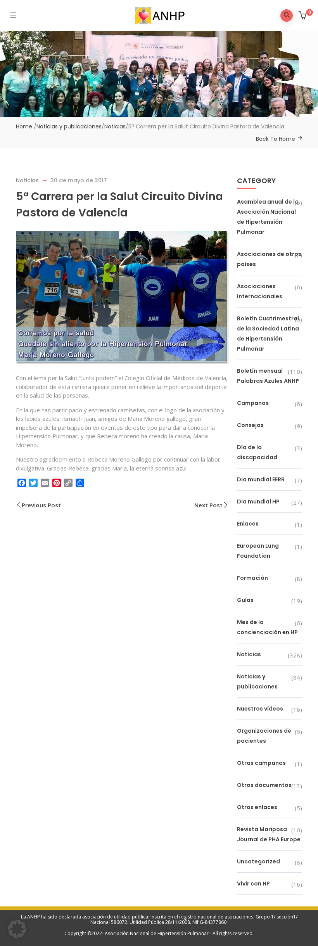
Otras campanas (261, 763)
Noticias (115, 126)
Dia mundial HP (258, 501)
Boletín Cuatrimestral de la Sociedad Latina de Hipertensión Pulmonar (268, 334)
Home (24, 126)
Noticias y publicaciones (69, 126)
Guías (245, 600)
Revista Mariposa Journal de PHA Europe (269, 834)
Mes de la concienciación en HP (267, 627)
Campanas (253, 403)
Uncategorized (258, 861)
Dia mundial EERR (261, 479)
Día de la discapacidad (257, 452)
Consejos (250, 425)
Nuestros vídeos (260, 709)
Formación (252, 578)
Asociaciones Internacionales (259, 291)
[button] (303, 16)
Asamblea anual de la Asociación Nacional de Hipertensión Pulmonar (268, 217)
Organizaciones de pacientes (264, 736)
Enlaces (248, 523)
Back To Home (275, 139)
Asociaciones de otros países (269, 259)
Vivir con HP (253, 883)
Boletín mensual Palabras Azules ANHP (268, 376)
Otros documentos (264, 785)
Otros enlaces (257, 807)
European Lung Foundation (258, 551)
